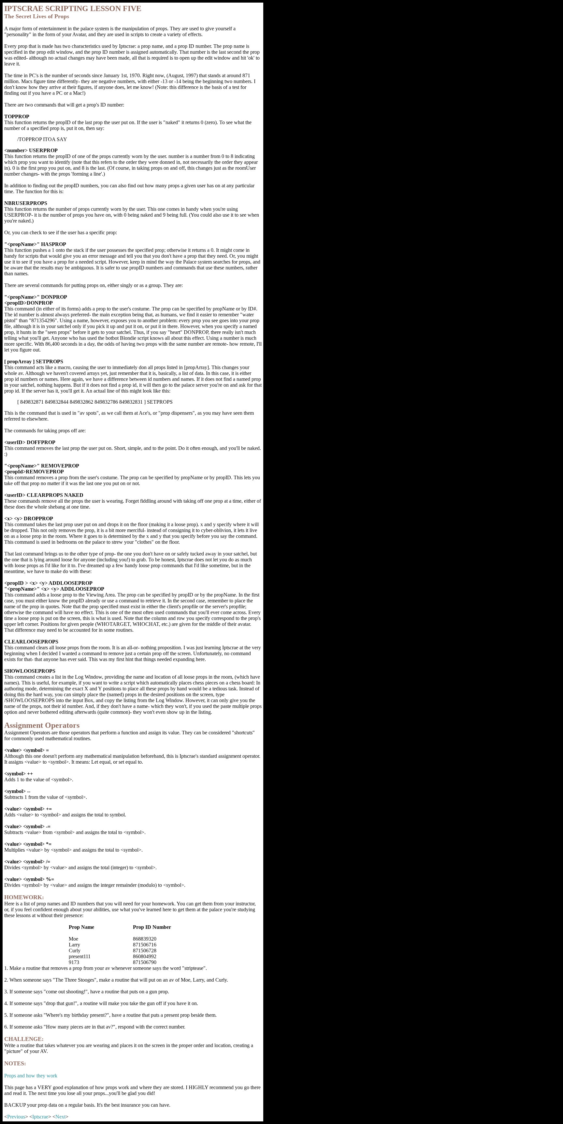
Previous (16, 1116)
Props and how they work (30, 1075)
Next (60, 1116)
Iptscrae (40, 1116)
